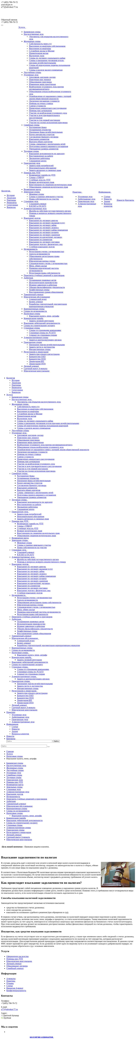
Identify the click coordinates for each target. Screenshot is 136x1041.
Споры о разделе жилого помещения (45, 70)
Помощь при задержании (40, 110)
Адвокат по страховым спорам (43, 335)
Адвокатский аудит (38, 299)
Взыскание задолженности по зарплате (47, 153)
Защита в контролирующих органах (45, 340)
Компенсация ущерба (33, 318)
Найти (56, 741)
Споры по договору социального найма (47, 58)
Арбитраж (28, 278)
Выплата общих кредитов (40, 142)
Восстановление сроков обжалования (46, 292)
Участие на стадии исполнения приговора (48, 122)
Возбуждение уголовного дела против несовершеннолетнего (46, 88)
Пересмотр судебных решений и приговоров (44, 275)
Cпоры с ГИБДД (36, 177)
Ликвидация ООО (37, 364)
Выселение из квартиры (40, 48)
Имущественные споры (39, 349)
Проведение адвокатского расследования (47, 108)
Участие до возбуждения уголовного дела (48, 113)
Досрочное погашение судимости (44, 101)
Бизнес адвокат (36, 302)
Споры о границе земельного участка (46, 196)
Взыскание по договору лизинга (44, 227)
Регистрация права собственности (44, 273)
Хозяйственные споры (39, 290)
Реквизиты (12, 202)
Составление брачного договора (43, 137)
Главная (10, 751)
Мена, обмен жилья (38, 266)
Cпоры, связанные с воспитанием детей (47, 144)
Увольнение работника (39, 158)
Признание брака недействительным (46, 132)
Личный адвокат (31, 366)
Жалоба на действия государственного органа (50, 211)
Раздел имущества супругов (41, 134)
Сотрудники (12, 205)
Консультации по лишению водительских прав (50, 184)
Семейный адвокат (15, 968)
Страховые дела (31, 201)
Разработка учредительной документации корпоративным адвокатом (48, 305)
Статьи (107, 196)
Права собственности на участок (44, 199)
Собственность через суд (40, 44)
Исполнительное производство (43, 282)
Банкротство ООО (37, 359)
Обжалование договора (17, 966)
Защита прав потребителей (41, 165)
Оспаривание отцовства (40, 130)
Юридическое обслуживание (37, 297)
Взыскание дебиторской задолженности (42, 323)
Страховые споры (32, 328)
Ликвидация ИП (36, 361)
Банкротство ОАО (37, 356)
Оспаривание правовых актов (42, 280)
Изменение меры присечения (42, 84)
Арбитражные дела (86, 199)
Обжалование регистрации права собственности (39, 602)
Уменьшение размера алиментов (43, 149)
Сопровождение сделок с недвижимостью (48, 263)
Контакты (129, 200)
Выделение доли (36, 56)
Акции (107, 201)
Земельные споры (32, 192)
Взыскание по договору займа (42, 225)
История (10, 195)
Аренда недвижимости (39, 254)
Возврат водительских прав (41, 182)
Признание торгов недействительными (47, 345)
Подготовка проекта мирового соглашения (48, 146)
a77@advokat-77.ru (9, 1009)
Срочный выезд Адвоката (35, 368)
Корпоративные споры (34, 309)
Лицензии (11, 198)
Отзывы (10, 983)
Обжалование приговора (40, 82)
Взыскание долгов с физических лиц (46, 244)
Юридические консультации (36, 371)
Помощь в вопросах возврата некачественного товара (41, 562)
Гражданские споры (33, 342)
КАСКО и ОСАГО (37, 206)
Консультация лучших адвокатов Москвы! (24, 14)
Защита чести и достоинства (42, 347)
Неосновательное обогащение (42, 168)
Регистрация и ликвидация (36, 352)
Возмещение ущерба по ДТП (42, 175)
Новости (108, 199)
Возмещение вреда (32, 189)
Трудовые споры (31, 151)
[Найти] (48, 746)
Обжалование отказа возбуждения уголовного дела (40, 447)
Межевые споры (36, 194)
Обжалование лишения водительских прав (48, 187)
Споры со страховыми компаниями (45, 330)
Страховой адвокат (37, 204)
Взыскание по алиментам (40, 239)
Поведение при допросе (40, 79)
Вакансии (11, 207)
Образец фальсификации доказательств (47, 287)
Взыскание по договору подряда (44, 232)
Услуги (22, 27)
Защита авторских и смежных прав (45, 170)
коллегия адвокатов (42, 1037)
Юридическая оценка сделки (42, 261)
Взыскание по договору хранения (44, 235)
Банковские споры (32, 32)
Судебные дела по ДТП (39, 180)
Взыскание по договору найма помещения (48, 230)
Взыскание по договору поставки (44, 242)
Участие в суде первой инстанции (44, 120)
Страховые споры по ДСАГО (42, 333)
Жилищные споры (32, 41)
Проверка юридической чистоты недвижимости (39, 612)
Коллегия (6, 191)
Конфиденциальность (16, 990)
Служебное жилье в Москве (41, 51)
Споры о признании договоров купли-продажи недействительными (46, 61)
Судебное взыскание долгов (42, 247)
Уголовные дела (31, 75)
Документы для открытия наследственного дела (39, 402)
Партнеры (11, 200)
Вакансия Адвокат (14, 988)
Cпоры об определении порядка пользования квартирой (42, 426)
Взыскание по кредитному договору (45, 237)
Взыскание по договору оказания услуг (47, 223)
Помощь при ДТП (32, 173)
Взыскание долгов (32, 218)
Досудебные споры (32, 72)
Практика (77, 192)
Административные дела (35, 208)
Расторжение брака (37, 127)
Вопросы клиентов (108, 205)
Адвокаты (11, 978)
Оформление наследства (17, 956)
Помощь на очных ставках (41, 103)
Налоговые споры (32, 313)
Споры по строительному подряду (39, 325)
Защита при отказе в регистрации (44, 354)
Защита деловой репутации (41, 321)
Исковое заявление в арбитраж (43, 285)
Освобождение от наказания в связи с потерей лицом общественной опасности (50, 97)
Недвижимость (30, 249)
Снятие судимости (37, 106)
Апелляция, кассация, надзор (42, 77)
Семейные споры (31, 125)
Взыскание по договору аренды (43, 220)
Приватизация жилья (38, 53)
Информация (105, 192)
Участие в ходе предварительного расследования (39, 466)
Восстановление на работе (41, 156)
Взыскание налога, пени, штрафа (44, 316)
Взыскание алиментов (39, 139)
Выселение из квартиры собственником (47, 46)
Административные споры (36, 337)
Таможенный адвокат (33, 294)
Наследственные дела (33, 34)
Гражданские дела (32, 163)
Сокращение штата (37, 161)
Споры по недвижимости (35, 311)
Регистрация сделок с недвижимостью (46, 251)
